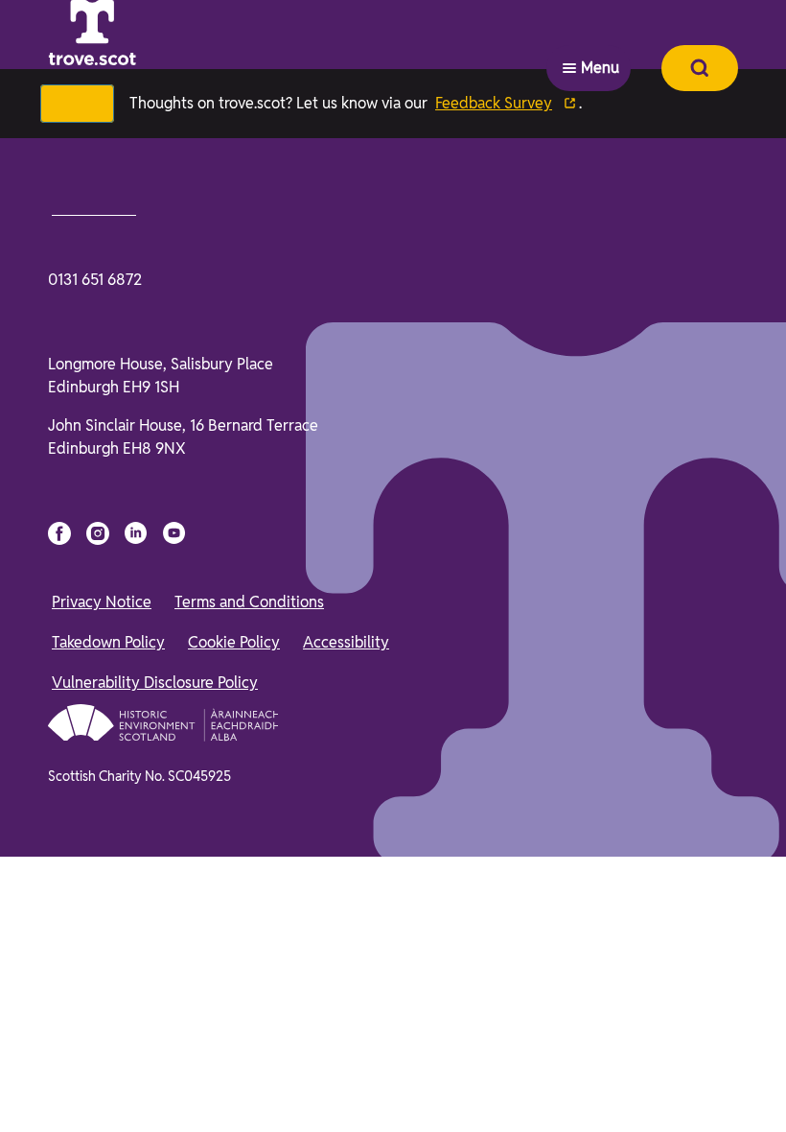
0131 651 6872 (95, 725)
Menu (600, 34)
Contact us (98, 652)
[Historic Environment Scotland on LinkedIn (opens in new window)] (136, 978)
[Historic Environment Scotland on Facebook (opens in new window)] (59, 978)
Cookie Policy (234, 1087)
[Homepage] (140, 34)
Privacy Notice (101, 1047)
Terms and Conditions (249, 1047)
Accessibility (346, 1087)
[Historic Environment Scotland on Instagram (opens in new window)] (97, 978)
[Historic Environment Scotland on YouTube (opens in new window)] (174, 978)
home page (213, 522)
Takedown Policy (108, 1087)
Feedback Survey (506, 103)
